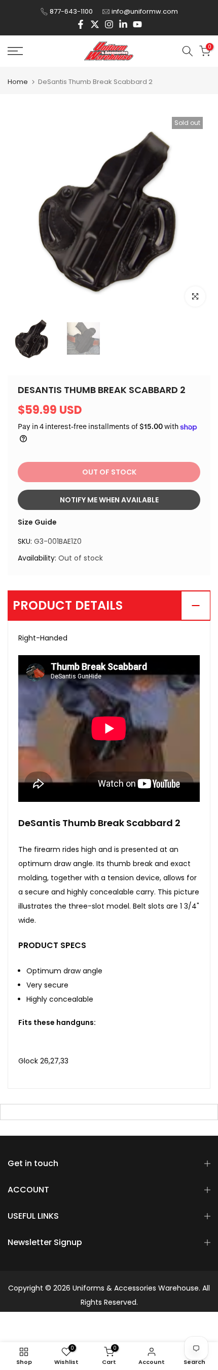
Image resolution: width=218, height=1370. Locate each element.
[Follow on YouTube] (137, 24)
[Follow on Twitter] (94, 24)
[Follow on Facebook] (80, 24)
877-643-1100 (71, 11)
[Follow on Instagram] (109, 24)
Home (18, 81)
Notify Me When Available (109, 500)
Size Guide (37, 522)
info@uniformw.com (145, 11)
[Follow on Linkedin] (123, 24)
